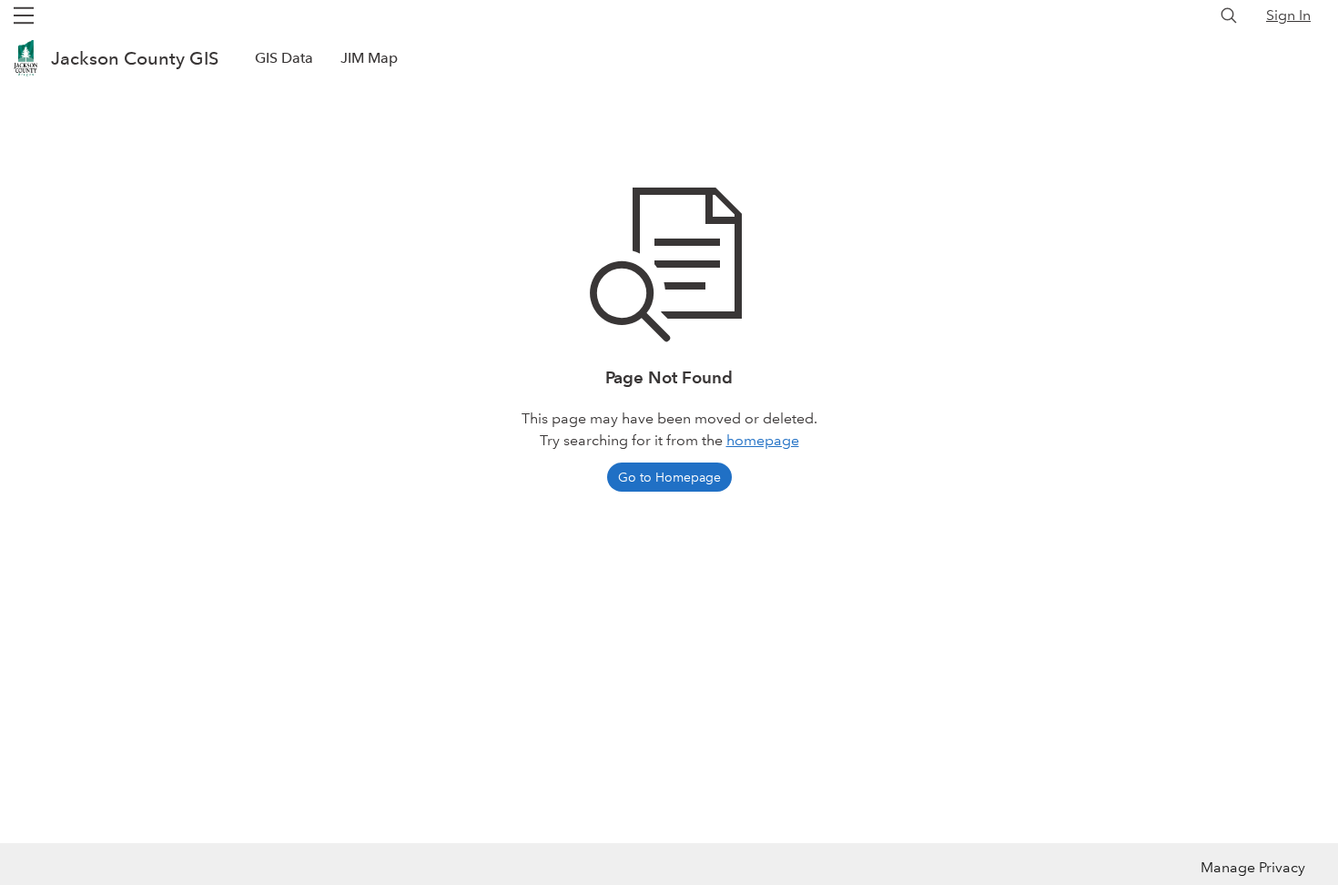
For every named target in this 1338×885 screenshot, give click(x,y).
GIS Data (284, 57)
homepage (762, 440)
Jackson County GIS (134, 58)
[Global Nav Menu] (24, 15)
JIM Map (369, 57)
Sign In (1288, 15)
